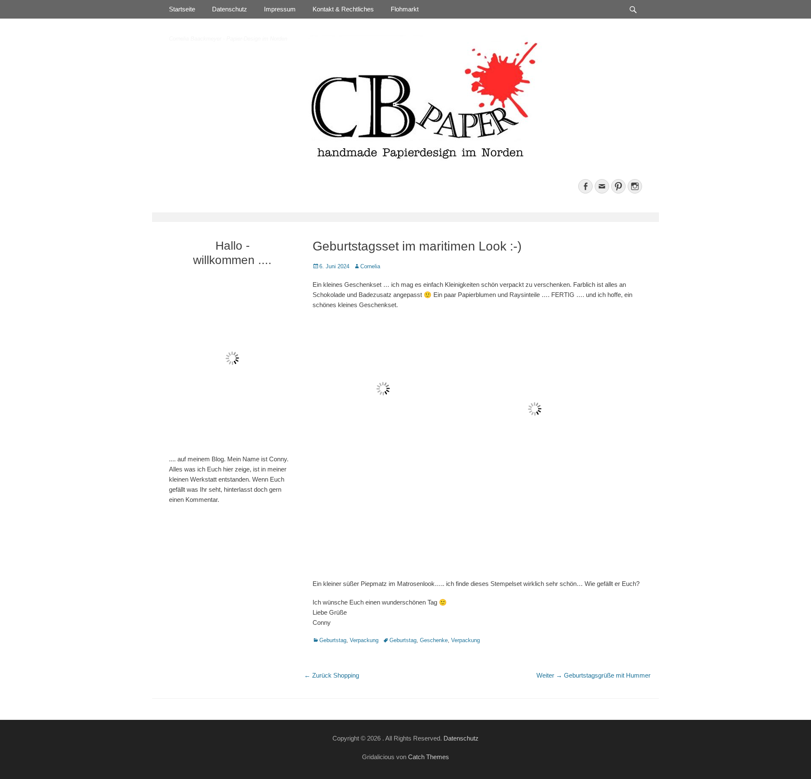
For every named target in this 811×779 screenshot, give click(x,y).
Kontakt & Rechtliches (343, 9)
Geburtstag (332, 640)
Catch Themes (428, 756)
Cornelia (370, 266)
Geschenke (434, 640)
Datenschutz (229, 9)
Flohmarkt (405, 9)
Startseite (182, 9)
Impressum (280, 9)
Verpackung (364, 640)
